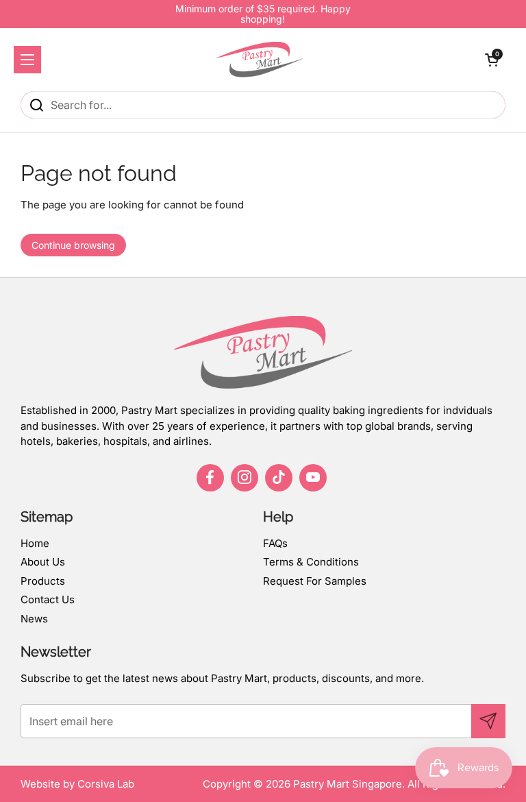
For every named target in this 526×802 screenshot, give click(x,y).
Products (43, 580)
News (34, 618)
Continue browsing (73, 245)
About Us (43, 561)
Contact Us (48, 599)
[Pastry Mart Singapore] (260, 59)
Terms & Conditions (311, 561)
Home (35, 543)
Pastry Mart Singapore (347, 783)
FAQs (275, 543)
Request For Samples (314, 580)
